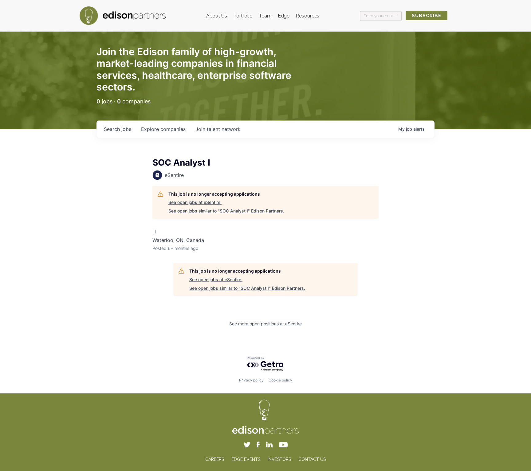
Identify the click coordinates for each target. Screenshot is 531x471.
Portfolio (243, 16)
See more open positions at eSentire (265, 323)
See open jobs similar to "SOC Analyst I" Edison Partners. (226, 210)
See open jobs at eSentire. (195, 202)
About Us (216, 16)
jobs (117, 129)
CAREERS (214, 459)
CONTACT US (312, 459)
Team (265, 16)
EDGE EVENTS (245, 459)
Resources (307, 16)
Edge (284, 16)
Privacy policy (251, 380)
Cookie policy (280, 380)
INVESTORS (279, 459)
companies (163, 129)
